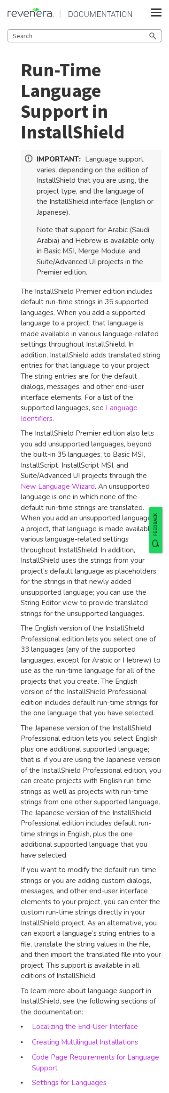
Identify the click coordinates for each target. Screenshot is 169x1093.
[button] (153, 35)
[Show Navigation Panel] (156, 12)
